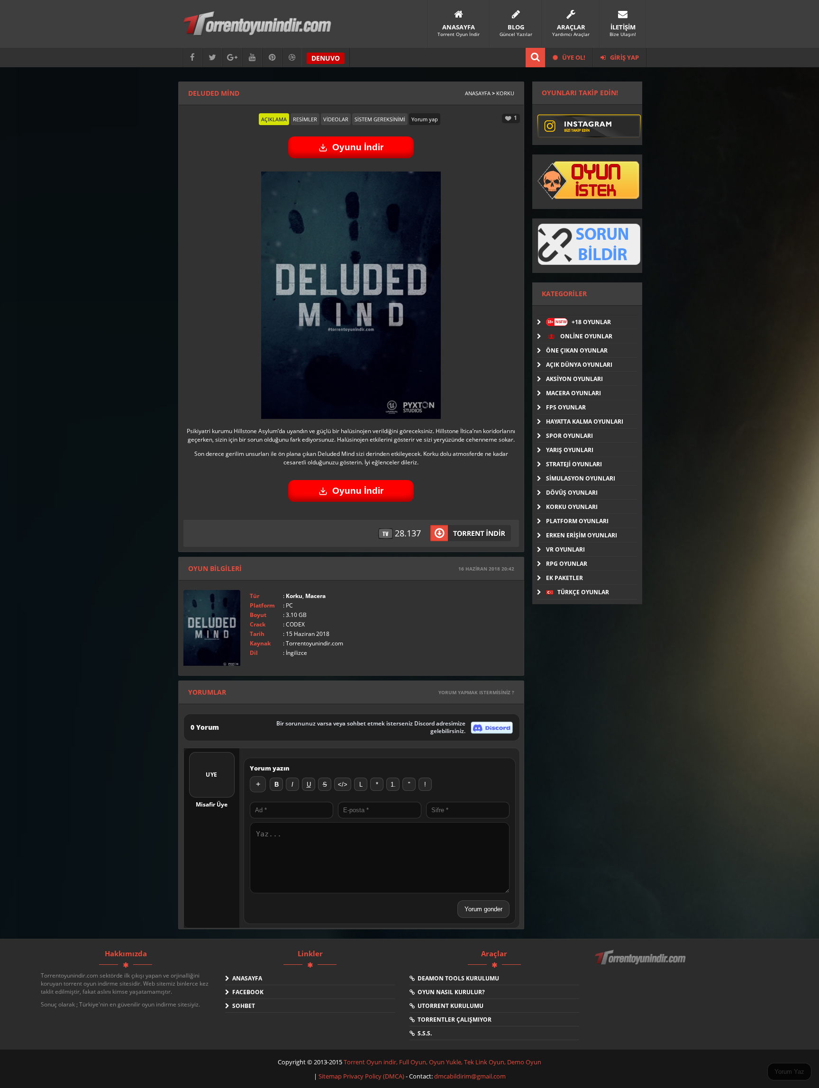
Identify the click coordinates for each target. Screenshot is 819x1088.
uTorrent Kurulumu (449, 1006)
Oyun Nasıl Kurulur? (450, 992)
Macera (315, 596)
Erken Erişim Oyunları (581, 535)
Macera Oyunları (573, 393)
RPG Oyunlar (566, 564)
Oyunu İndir (357, 147)
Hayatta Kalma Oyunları (584, 421)
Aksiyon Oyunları (574, 379)
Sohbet (242, 1006)
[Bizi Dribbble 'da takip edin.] (292, 57)
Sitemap (330, 1076)
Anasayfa (478, 93)
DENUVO (325, 58)
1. (393, 784)
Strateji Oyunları (574, 464)
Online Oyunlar (585, 336)
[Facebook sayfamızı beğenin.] (192, 57)
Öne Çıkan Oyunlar (577, 350)
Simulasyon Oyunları (580, 478)
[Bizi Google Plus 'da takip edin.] (232, 57)
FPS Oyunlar (566, 407)
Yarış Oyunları (569, 450)
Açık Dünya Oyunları (579, 365)
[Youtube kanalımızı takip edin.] (252, 57)
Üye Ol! (573, 57)
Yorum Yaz (789, 1071)
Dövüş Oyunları (572, 493)
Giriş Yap (624, 57)
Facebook (246, 992)
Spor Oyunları (569, 436)
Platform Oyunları (577, 521)
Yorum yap (424, 119)
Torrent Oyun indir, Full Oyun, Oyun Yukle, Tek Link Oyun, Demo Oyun (442, 1062)
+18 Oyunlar (579, 322)
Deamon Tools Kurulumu (457, 978)
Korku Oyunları (572, 507)
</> (342, 784)
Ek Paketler (564, 578)
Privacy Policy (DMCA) (373, 1076)
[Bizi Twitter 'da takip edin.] (212, 57)
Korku (505, 93)
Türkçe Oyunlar (582, 592)
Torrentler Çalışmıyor (453, 1019)
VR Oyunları (565, 549)
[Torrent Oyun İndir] (641, 964)
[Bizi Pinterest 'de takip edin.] (272, 57)
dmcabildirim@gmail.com (470, 1076)
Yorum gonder (483, 909)
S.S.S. (423, 1033)
